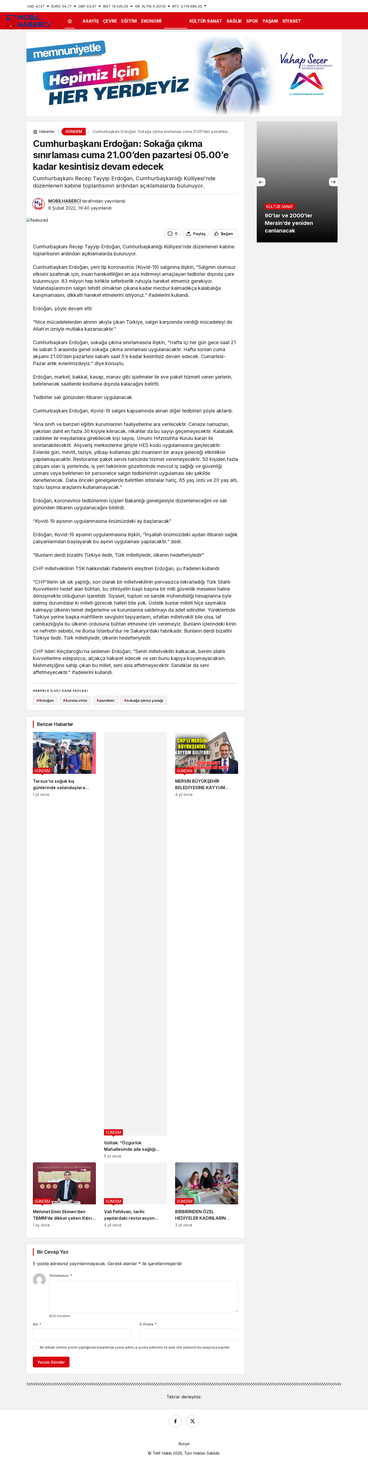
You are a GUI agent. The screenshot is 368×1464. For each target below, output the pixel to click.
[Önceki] (261, 182)
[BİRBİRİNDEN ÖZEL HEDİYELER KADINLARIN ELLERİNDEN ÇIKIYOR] (206, 1194)
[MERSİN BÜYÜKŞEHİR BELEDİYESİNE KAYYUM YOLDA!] (206, 945)
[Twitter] (192, 1421)
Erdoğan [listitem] (45, 700)
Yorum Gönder (51, 1362)
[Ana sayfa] (69, 21)
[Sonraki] (333, 182)
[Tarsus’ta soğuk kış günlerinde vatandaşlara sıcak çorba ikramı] (64, 945)
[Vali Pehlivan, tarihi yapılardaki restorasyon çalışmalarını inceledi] (135, 1194)
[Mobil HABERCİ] (28, 20)
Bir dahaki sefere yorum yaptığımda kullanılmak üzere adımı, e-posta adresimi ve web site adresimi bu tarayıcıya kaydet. (135, 1347)
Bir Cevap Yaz (52, 1252)
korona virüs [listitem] (75, 700)
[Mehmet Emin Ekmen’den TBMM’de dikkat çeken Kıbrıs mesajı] (64, 1194)
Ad (37, 1324)
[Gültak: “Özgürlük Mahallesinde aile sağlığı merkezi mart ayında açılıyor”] (135, 945)
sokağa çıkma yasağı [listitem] (143, 700)
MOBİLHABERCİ (64, 201)
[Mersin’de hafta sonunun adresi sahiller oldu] (297, 181)
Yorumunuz (60, 1275)
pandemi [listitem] (105, 700)
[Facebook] (175, 1421)
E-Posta (148, 1324)
